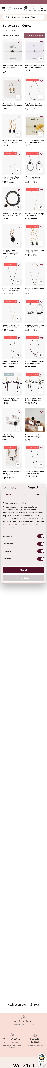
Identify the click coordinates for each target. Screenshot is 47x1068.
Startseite (5, 35)
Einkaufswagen (42, 10)
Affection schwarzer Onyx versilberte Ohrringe (34, 178)
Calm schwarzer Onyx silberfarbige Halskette (11, 178)
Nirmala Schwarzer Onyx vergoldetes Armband (11, 214)
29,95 (5, 109)
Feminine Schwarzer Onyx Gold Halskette (10, 362)
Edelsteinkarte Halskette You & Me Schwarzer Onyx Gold (11, 473)
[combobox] (23, 17)
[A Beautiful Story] (18, 8)
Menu (4, 9)
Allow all (23, 570)
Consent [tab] (8, 495)
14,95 (4, 72)
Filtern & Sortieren (34, 35)
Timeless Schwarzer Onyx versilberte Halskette (34, 472)
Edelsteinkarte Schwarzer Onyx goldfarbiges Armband (12, 67)
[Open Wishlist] (32, 7)
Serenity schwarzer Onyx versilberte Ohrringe (34, 326)
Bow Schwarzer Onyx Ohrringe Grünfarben (33, 399)
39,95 (27, 293)
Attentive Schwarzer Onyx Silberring (10, 436)
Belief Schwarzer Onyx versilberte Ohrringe (33, 436)
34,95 (5, 403)
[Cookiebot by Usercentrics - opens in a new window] (28, 487)
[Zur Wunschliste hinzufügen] (19, 42)
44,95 (5, 218)
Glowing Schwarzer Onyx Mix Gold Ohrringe (34, 251)
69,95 (27, 440)
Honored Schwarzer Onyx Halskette (34, 289)
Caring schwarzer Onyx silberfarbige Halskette (11, 289)
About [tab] (38, 495)
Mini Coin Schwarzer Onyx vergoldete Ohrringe (12, 104)
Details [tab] (24, 495)
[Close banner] (43, 488)
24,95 (27, 145)
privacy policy (14, 524)
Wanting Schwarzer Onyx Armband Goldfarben (34, 141)
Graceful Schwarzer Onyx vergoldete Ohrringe (12, 141)
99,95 (5, 440)
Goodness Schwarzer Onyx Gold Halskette (10, 326)
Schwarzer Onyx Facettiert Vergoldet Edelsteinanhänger (10, 252)
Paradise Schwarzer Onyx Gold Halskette (34, 214)
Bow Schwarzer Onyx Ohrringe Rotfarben (10, 399)
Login (26, 8)
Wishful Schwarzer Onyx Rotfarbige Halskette (34, 362)
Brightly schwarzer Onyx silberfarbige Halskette (34, 104)
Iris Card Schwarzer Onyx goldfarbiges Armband (34, 66)
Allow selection (23, 578)
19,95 (27, 70)
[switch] (40, 544)
